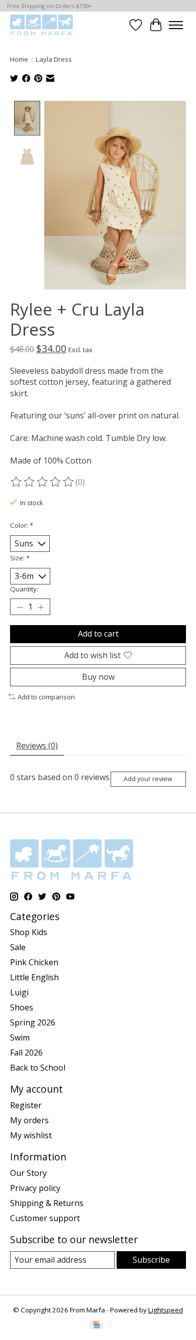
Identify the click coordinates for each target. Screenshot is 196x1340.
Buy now (98, 676)
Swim (20, 1037)
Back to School (37, 1067)
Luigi (19, 992)
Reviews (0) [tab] (37, 745)
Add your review (148, 778)
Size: (20, 557)
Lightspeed (165, 1309)
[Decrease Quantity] (19, 607)
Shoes (21, 1007)
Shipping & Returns (46, 1203)
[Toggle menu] (176, 25)
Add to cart (98, 633)
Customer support (45, 1218)
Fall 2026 (26, 1052)
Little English (34, 977)
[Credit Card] (96, 1325)
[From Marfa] (41, 25)
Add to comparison (46, 696)
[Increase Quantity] (40, 607)
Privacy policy (35, 1188)
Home (19, 59)
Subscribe (151, 1259)
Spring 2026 (32, 1022)
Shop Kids (28, 932)
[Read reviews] (42, 482)
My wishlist (31, 1135)
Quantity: (24, 588)
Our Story (28, 1172)
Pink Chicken (34, 962)
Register (26, 1105)
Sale (18, 947)
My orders (29, 1120)
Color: (21, 525)
